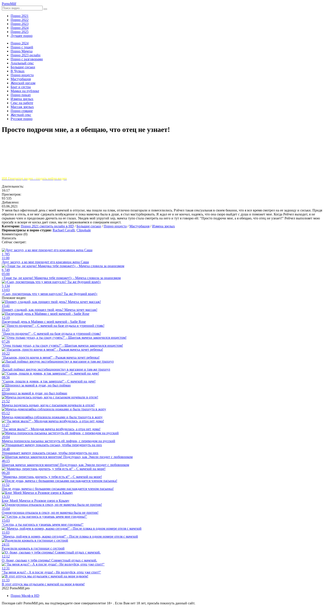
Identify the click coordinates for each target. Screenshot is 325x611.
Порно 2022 (20, 20)
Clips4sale (83, 230)
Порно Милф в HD (25, 596)
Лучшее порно (21, 36)
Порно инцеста (115, 226)
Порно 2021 (20, 16)
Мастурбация (139, 226)
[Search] (45, 9)
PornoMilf (9, 4)
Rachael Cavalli (64, 230)
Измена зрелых (163, 226)
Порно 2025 (20, 32)
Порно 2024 (20, 28)
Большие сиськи (88, 226)
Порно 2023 (20, 24)
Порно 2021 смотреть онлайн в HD (47, 226)
